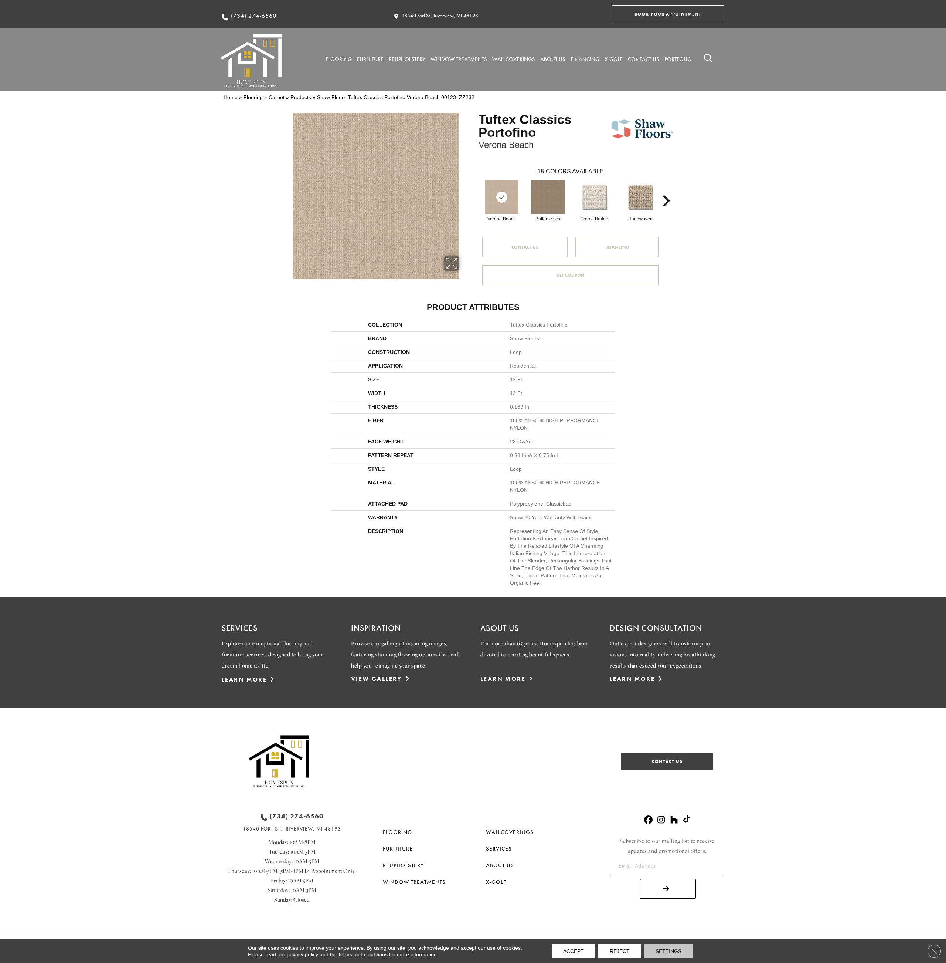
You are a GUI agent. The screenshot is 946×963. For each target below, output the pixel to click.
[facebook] (648, 820)
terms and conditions (363, 954)
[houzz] (674, 820)
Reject (620, 951)
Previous (474, 189)
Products (300, 97)
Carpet (277, 97)
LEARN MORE (244, 679)
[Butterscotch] (548, 197)
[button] (668, 14)
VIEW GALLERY (376, 679)
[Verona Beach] (501, 197)
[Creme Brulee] (594, 197)
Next (665, 189)
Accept (573, 951)
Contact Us (524, 247)
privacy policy (302, 954)
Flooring (253, 97)
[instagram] (661, 820)
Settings (668, 951)
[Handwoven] (640, 197)
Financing (616, 247)
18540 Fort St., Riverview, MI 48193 (440, 15)
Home (231, 97)
